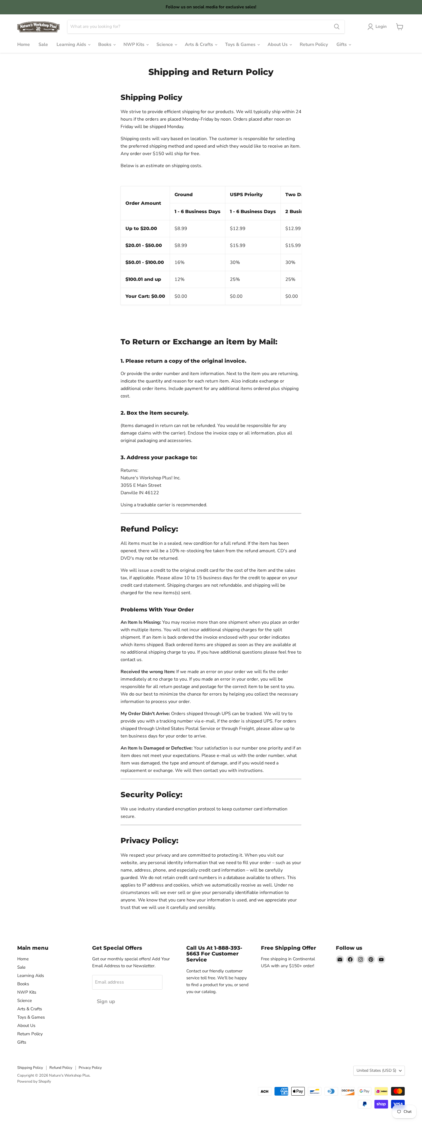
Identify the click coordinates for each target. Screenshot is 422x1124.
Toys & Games (241, 44)
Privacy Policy (90, 1067)
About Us (278, 44)
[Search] (336, 26)
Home (23, 44)
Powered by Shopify (34, 1081)
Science (165, 44)
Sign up (106, 1001)
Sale (43, 44)
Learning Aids (72, 44)
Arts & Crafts (199, 44)
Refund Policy (60, 1067)
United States (376, 1070)
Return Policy (314, 44)
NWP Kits (134, 44)
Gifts (342, 44)
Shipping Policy (30, 1067)
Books (105, 44)
